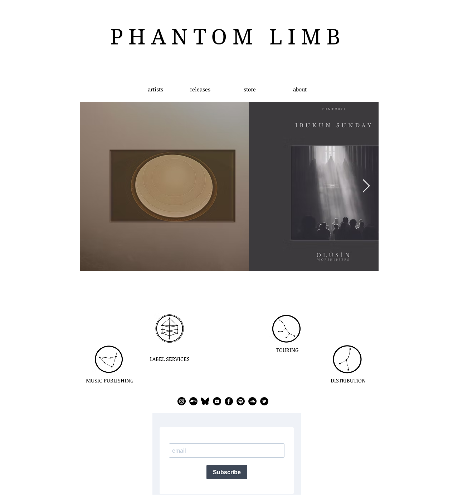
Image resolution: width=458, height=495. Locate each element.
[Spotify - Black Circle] (241, 401)
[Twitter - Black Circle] (264, 401)
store (250, 89)
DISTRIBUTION (348, 380)
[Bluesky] (205, 401)
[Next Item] (366, 186)
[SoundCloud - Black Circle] (252, 401)
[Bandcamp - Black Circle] (193, 401)
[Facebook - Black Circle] (229, 401)
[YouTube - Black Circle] (217, 401)
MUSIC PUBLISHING (110, 380)
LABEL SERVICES (170, 358)
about (300, 89)
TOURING (287, 349)
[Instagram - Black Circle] (181, 401)
